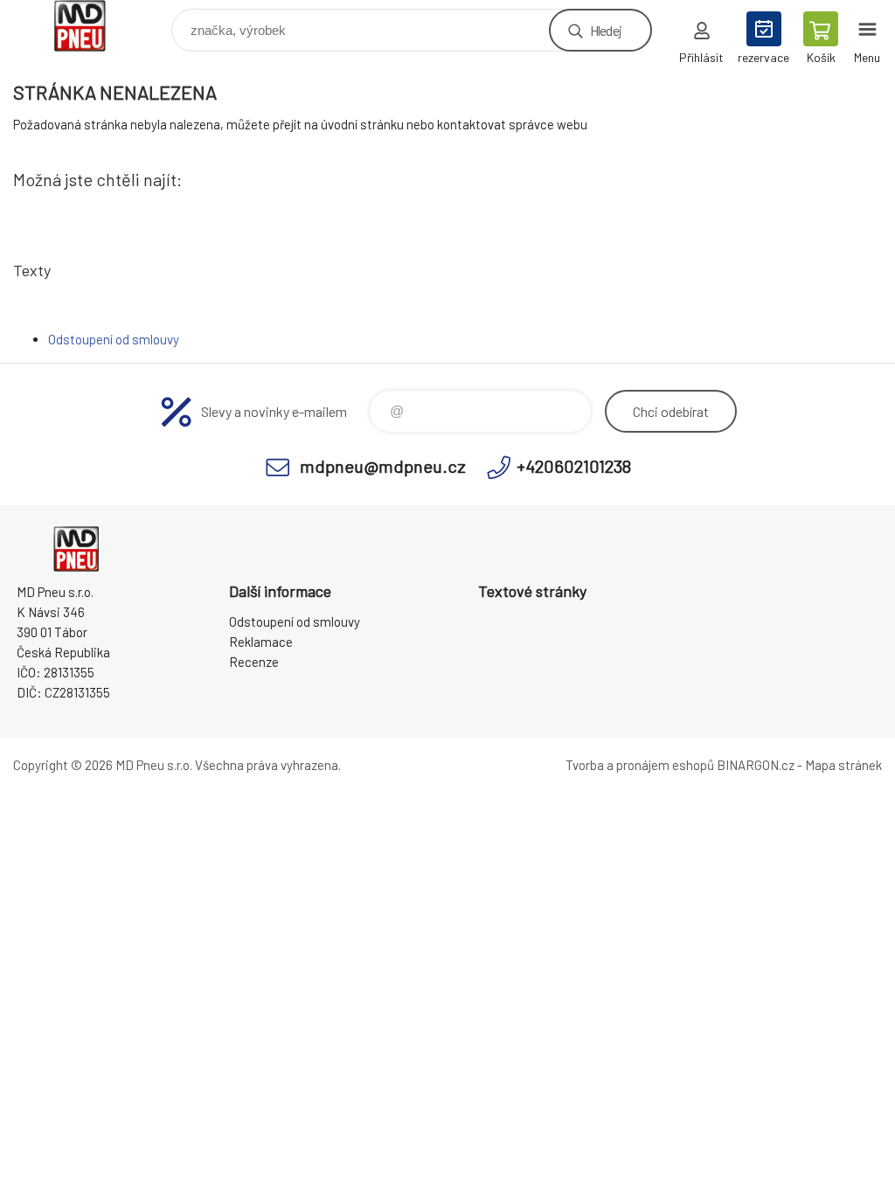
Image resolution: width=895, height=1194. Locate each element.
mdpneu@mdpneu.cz (383, 465)
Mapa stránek (843, 765)
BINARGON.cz (755, 765)
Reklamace (261, 641)
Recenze (254, 662)
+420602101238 (574, 465)
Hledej (605, 30)
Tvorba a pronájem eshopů (639, 765)
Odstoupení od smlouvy (113, 339)
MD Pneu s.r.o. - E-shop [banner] (90, 26)
